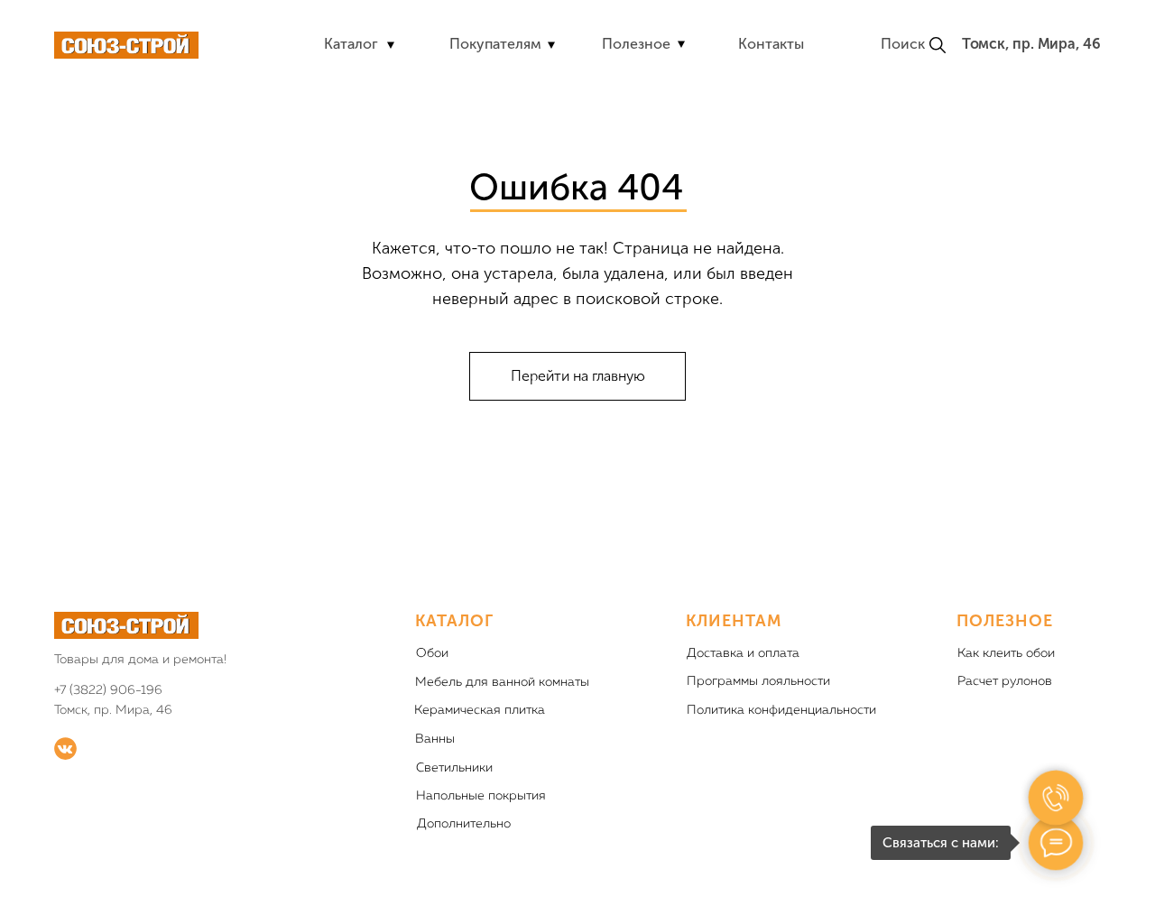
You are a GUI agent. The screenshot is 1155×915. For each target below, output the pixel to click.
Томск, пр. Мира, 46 (1031, 43)
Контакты (771, 43)
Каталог (351, 43)
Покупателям (495, 43)
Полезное (636, 43)
